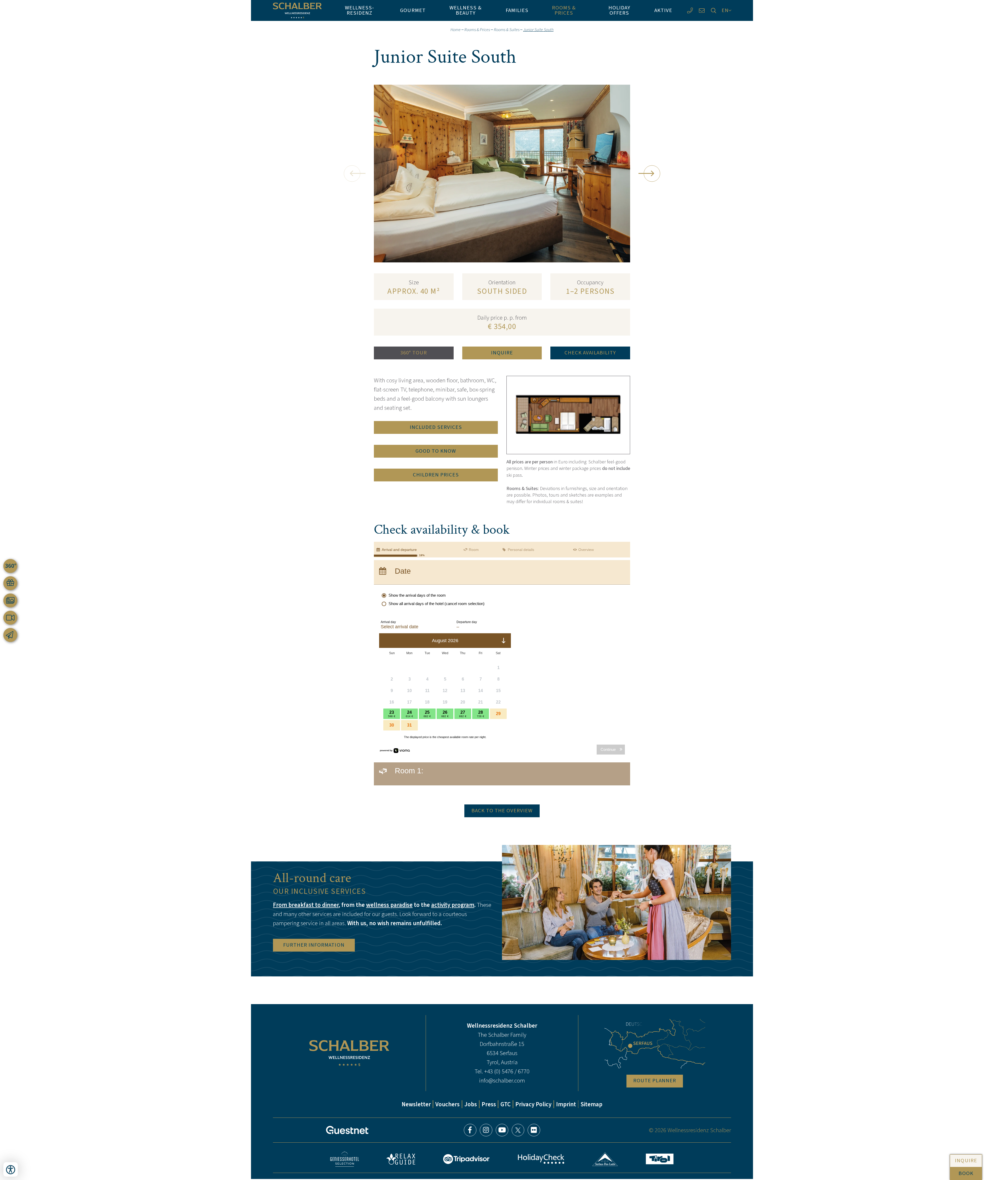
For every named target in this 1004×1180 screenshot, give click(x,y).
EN (725, 10)
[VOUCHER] (10, 583)
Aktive (663, 10)
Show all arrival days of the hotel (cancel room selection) (436, 603)
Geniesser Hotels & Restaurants (344, 1159)
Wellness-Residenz (359, 10)
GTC (505, 1104)
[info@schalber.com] (702, 10)
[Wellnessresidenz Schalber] (297, 10)
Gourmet (412, 10)
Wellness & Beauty (465, 10)
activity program (452, 905)
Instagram (486, 1130)
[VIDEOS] (10, 618)
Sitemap (591, 1104)
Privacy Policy (533, 1104)
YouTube (502, 1130)
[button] (352, 173)
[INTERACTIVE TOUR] (10, 566)
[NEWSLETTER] (10, 635)
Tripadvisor (466, 1159)
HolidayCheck (540, 1159)
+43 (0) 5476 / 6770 (506, 1071)
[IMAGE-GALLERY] (10, 600)
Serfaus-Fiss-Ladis (605, 1159)
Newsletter (416, 1104)
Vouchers (447, 1104)
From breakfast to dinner (306, 905)
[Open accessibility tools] (10, 1169)
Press (489, 1104)
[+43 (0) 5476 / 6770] (690, 10)
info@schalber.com (502, 1080)
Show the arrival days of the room (417, 595)
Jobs (470, 1104)
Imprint (566, 1104)
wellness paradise (389, 905)
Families (517, 10)
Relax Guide (400, 1159)
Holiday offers (619, 10)
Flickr (534, 1130)
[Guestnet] (347, 1130)
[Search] (713, 10)
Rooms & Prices (564, 10)
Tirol (660, 1159)
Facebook (470, 1130)
